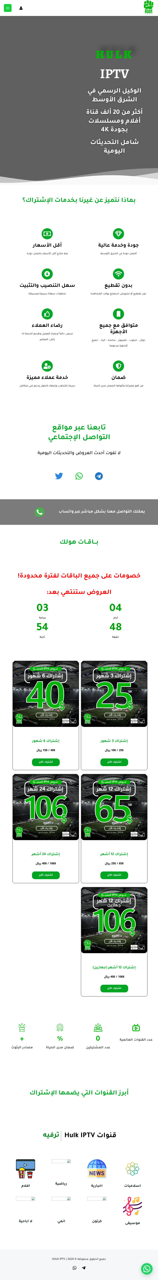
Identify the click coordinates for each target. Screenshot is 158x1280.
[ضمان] (118, 366)
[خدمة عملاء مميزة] (47, 366)
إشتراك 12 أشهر (114, 854)
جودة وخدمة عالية (118, 246)
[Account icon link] (21, 8)
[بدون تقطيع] (118, 274)
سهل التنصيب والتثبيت (47, 286)
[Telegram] (84, 1268)
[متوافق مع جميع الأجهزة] (118, 314)
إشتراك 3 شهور (114, 741)
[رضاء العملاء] (47, 314)
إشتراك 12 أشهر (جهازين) (114, 968)
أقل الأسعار (47, 246)
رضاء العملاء (47, 326)
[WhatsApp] (74, 1268)
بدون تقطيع (118, 286)
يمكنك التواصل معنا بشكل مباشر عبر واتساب (102, 512)
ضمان (118, 378)
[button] (147, 1269)
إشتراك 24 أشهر (46, 854)
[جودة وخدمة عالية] (118, 233)
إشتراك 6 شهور (45, 741)
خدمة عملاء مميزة (47, 378)
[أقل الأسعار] (47, 233)
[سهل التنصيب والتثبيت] (47, 274)
